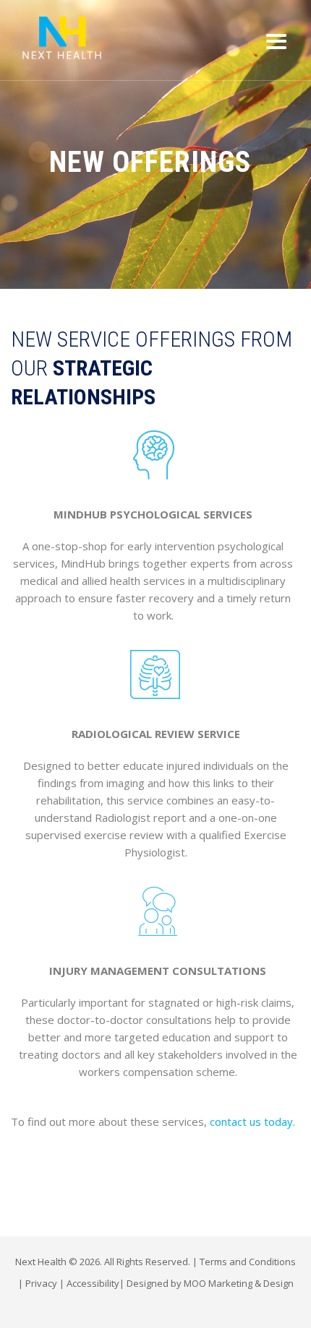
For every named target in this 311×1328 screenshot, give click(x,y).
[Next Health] (62, 38)
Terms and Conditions (248, 1261)
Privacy (41, 1283)
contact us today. (252, 1121)
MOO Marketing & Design (239, 1283)
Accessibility (93, 1283)
